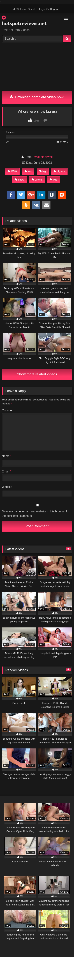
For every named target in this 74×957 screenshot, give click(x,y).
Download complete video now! (39, 97)
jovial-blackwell (43, 156)
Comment (8, 410)
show (21, 179)
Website (7, 486)
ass (30, 171)
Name (6, 456)
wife (55, 179)
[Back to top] (63, 947)
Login (42, 9)
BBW (14, 171)
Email (6, 471)
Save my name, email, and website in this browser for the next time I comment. (35, 513)
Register (55, 9)
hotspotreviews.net (24, 23)
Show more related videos (37, 374)
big (44, 171)
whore (38, 179)
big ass (61, 171)
